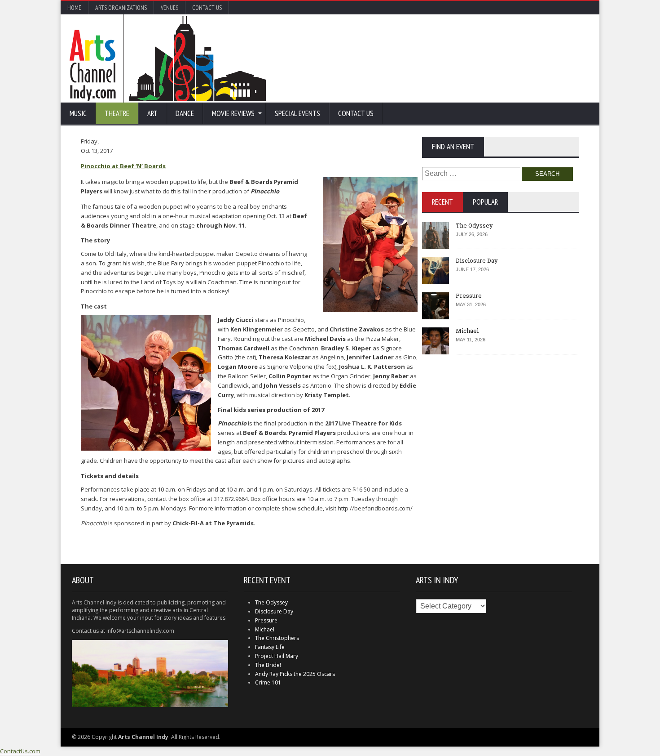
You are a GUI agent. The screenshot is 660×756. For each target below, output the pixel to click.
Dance (185, 113)
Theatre (117, 113)
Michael (467, 331)
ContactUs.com (20, 751)
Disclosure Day (477, 260)
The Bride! (268, 665)
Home (74, 8)
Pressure (469, 295)
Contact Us (207, 8)
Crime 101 (268, 682)
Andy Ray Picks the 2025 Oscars (295, 674)
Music (78, 113)
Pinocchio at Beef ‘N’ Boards (123, 166)
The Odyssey (474, 225)
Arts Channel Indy (168, 58)
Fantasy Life (270, 647)
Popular (485, 202)
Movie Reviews (233, 113)
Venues (169, 8)
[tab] (442, 202)
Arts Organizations (121, 8)
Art (152, 113)
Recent (442, 202)
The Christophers (277, 638)
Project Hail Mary (276, 656)
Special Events (297, 113)
